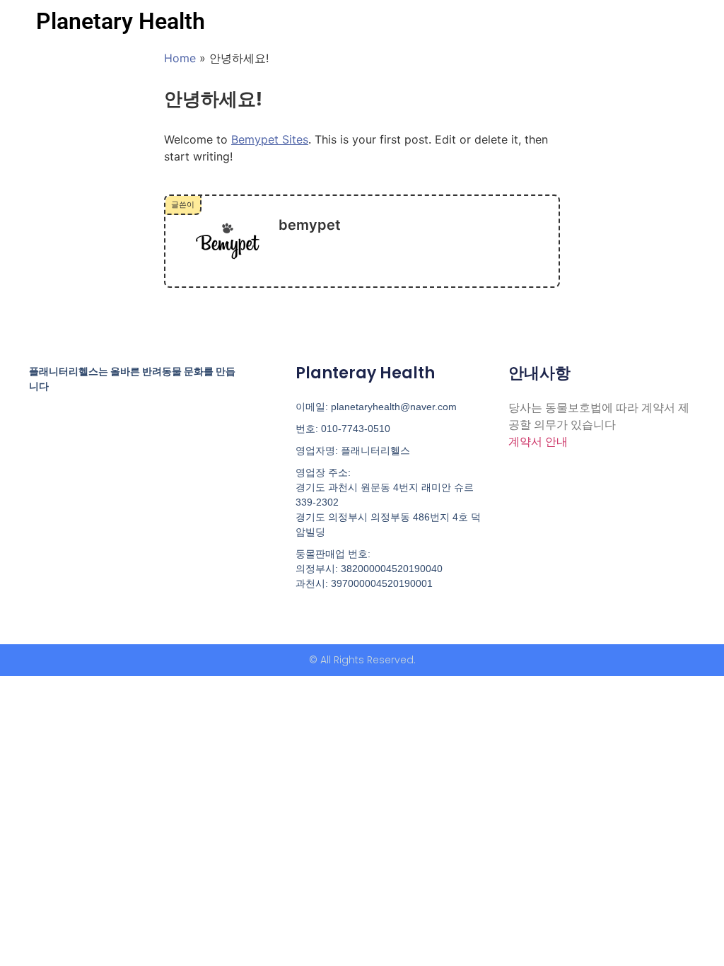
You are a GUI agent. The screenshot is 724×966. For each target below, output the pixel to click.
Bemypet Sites (269, 139)
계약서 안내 (538, 441)
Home (180, 58)
